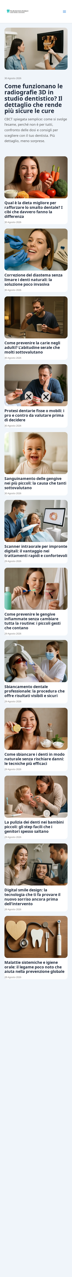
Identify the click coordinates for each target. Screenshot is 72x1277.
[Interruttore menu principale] (64, 11)
